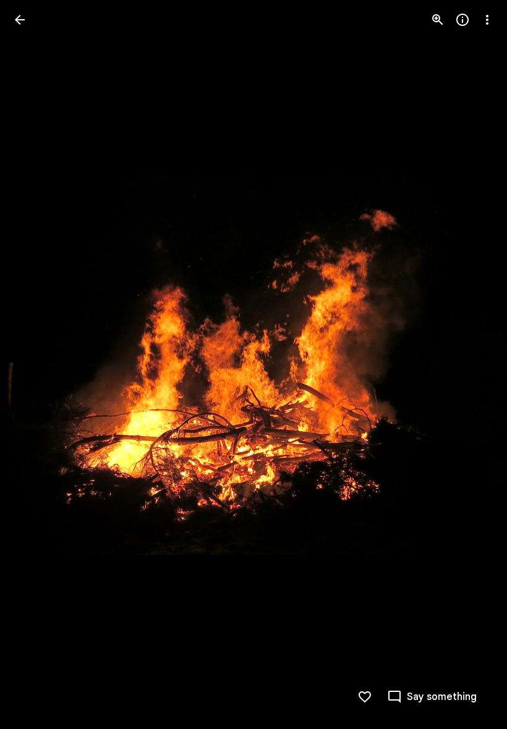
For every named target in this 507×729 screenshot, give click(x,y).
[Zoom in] (437, 19)
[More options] (487, 19)
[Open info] (462, 19)
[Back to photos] (20, 20)
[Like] (364, 696)
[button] (34, 364)
